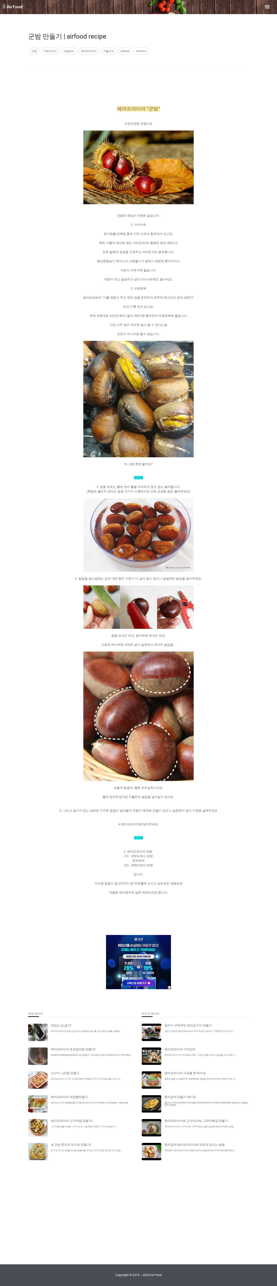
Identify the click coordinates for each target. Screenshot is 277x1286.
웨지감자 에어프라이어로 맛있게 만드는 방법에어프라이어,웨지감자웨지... (200, 1150)
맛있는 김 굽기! (61, 1025)
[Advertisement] (137, 84)
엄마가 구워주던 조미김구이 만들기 (188, 1025)
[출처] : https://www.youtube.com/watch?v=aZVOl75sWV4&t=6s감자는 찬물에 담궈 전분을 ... (206, 1103)
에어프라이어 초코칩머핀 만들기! (73, 1049)
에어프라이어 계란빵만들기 (69, 1097)
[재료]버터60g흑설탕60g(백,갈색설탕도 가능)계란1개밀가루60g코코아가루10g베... (91, 1055)
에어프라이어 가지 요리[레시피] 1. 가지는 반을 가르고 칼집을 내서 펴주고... (200, 1055)
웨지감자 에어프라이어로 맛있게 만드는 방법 (194, 1144)
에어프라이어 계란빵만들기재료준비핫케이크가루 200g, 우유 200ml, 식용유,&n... (90, 1102)
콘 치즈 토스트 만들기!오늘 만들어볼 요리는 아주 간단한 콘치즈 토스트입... (86, 1150)
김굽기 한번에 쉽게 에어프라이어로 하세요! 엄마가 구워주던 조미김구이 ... (199, 1031)
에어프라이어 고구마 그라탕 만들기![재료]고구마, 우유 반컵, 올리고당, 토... (86, 1079)
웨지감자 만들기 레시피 (180, 1097)
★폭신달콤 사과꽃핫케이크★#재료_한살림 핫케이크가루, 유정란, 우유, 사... (200, 1079)
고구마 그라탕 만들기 (65, 1073)
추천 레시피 (35, 1013)
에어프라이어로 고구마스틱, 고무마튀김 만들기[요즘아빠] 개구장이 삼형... (199, 1126)
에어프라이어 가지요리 (179, 1049)
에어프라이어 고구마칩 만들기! (71, 1120)
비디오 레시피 (150, 1013)
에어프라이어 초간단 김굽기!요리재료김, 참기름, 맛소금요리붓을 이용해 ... (86, 1031)
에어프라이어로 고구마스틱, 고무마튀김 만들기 (196, 1120)
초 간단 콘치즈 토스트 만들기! (71, 1144)
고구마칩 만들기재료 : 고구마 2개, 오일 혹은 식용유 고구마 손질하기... (84, 1126)
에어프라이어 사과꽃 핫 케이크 (185, 1073)
